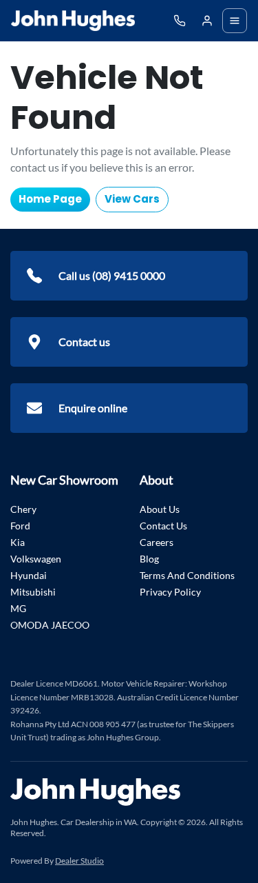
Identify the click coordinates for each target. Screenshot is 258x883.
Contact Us (163, 525)
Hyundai (28, 575)
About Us (160, 509)
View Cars (132, 199)
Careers (156, 542)
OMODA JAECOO (49, 625)
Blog (149, 559)
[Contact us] (207, 20)
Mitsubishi (33, 592)
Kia (17, 542)
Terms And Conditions (187, 575)
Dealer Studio (79, 860)
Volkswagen (35, 559)
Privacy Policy (170, 592)
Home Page (50, 199)
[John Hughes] (73, 20)
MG (18, 608)
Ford (20, 525)
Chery (23, 509)
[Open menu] (234, 20)
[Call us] (179, 20)
